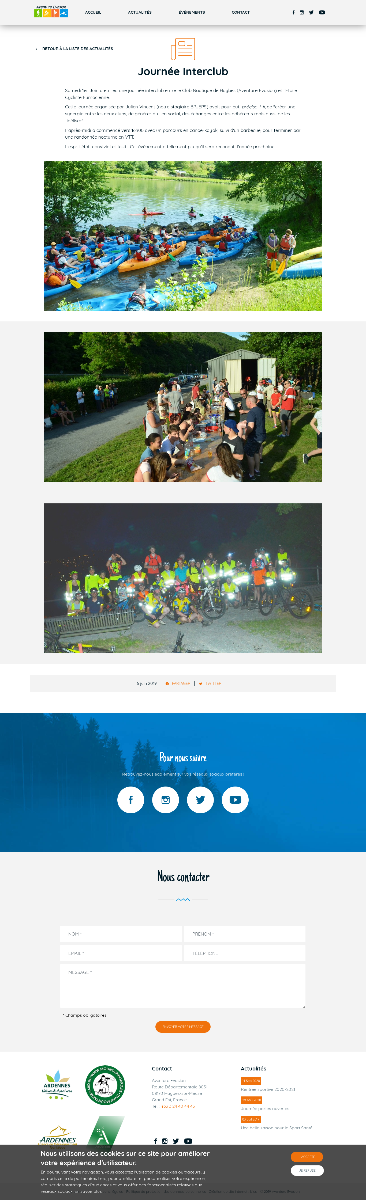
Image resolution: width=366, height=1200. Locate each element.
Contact (241, 12)
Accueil (93, 12)
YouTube (322, 12)
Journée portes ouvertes (265, 1108)
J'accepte (307, 1157)
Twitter (311, 12)
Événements (192, 12)
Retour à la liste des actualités (77, 48)
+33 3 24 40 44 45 (178, 1106)
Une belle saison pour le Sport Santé (276, 1127)
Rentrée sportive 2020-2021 (268, 1089)
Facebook (293, 12)
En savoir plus (88, 1191)
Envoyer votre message (183, 1027)
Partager (181, 683)
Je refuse (307, 1170)
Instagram (302, 12)
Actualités (140, 12)
